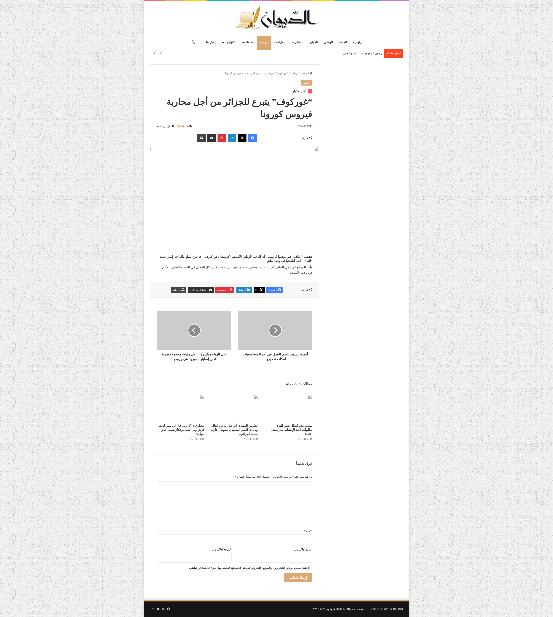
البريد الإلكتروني (301, 549)
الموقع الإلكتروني (221, 549)
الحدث (343, 42)
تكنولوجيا (230, 42)
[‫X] (242, 138)
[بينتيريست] (222, 138)
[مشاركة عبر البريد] (211, 138)
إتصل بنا (211, 42)
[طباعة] (201, 138)
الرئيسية (358, 42)
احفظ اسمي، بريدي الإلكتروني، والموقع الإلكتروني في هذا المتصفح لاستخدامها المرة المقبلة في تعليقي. (249, 567)
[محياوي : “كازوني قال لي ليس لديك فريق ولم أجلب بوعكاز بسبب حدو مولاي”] (180, 408)
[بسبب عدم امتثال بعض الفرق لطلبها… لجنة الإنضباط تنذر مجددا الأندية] (288, 408)
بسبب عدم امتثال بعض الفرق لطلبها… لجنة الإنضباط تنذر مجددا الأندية (291, 430)
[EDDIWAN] (276, 18)
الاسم (308, 531)
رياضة (264, 42)
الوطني (328, 42)
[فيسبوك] (252, 138)
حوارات (281, 42)
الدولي (314, 42)
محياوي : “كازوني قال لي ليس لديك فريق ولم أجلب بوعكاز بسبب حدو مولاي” (181, 430)
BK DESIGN (395, 609)
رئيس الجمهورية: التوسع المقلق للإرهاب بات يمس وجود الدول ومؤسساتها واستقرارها (328, 53)
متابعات (249, 42)
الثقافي (298, 42)
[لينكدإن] (232, 138)
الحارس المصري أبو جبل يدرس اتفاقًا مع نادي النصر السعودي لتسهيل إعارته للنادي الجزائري (234, 430)
